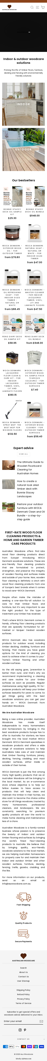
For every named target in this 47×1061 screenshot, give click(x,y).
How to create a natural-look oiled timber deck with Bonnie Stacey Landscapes (28, 489)
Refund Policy (23, 994)
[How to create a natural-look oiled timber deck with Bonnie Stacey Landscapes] (8, 484)
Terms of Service (23, 1003)
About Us (23, 972)
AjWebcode (26, 1059)
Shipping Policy (23, 990)
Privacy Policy (23, 999)
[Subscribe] (41, 1021)
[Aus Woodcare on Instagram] (20, 1030)
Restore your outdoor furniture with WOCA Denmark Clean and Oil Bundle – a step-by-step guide (31, 512)
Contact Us (23, 976)
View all (23, 454)
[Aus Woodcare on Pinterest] (25, 1030)
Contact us (23, 1039)
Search (23, 968)
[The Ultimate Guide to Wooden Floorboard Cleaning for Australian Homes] (8, 465)
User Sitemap (23, 981)
